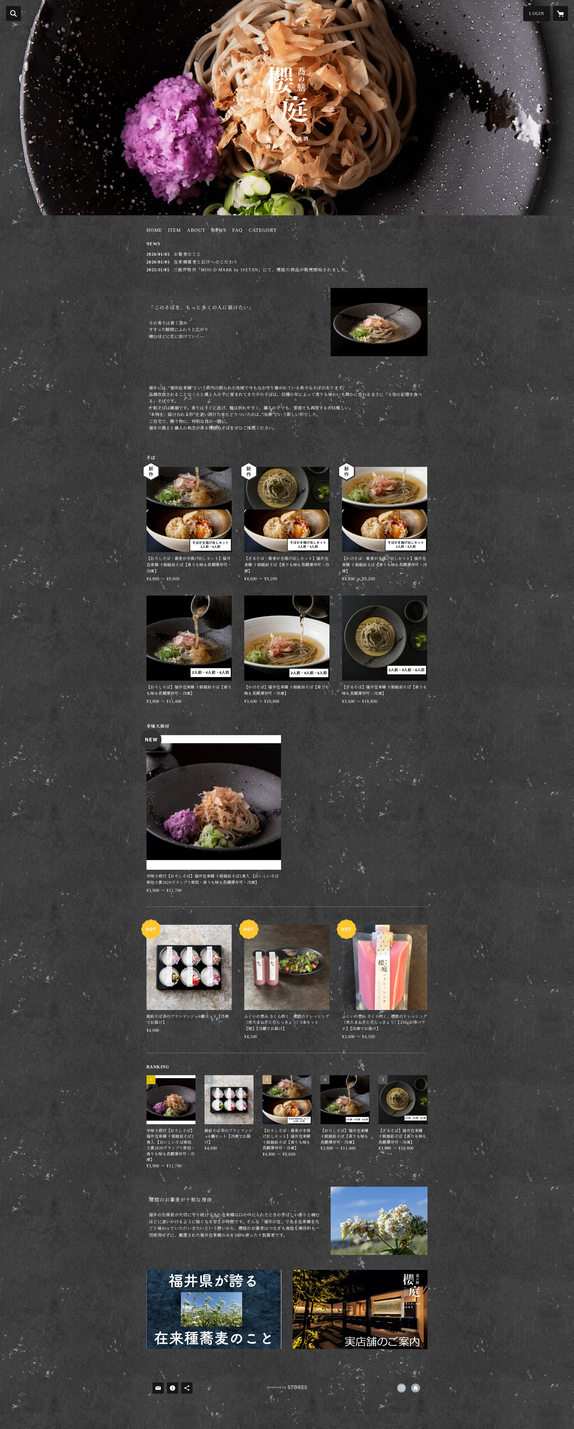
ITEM (174, 230)
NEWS (218, 230)
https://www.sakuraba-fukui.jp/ (415, 1388)
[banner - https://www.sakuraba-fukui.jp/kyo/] (360, 1309)
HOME (154, 230)
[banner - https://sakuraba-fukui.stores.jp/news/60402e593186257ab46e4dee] (213, 1309)
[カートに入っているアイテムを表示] (560, 13)
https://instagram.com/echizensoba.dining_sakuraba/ (401, 1388)
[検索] (13, 13)
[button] (536, 13)
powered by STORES (287, 1389)
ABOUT (196, 230)
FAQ (237, 230)
